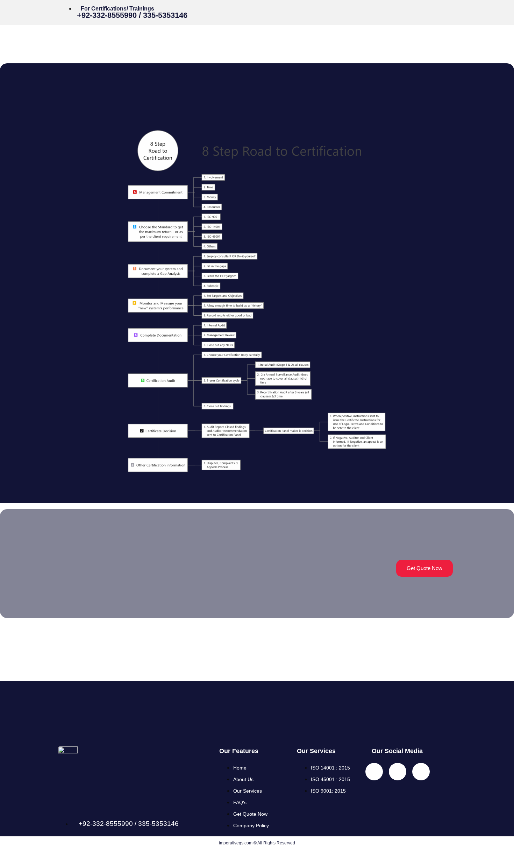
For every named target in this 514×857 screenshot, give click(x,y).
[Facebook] (402, 10)
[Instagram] (444, 10)
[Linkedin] (423, 10)
